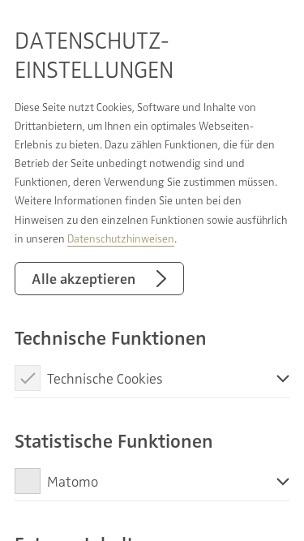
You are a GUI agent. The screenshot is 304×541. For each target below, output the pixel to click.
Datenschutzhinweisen (120, 238)
